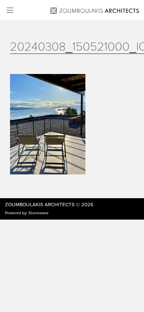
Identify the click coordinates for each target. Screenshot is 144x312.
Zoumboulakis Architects (40, 205)
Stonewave (38, 213)
